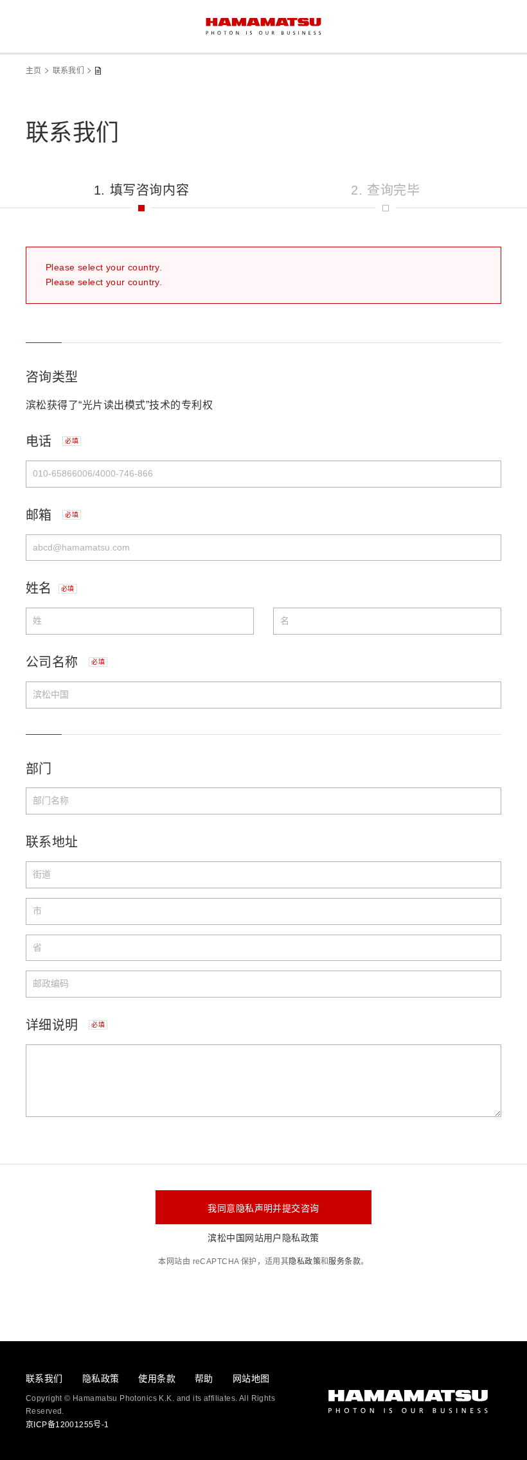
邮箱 (52, 515)
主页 (34, 70)
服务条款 (344, 1261)
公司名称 (65, 662)
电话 (52, 441)
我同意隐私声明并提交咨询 (263, 1208)
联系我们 (68, 70)
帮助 (204, 1378)
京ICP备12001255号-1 (67, 1424)
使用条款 (156, 1378)
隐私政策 (305, 1261)
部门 (39, 769)
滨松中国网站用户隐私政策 (263, 1238)
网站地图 (251, 1378)
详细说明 (65, 1025)
